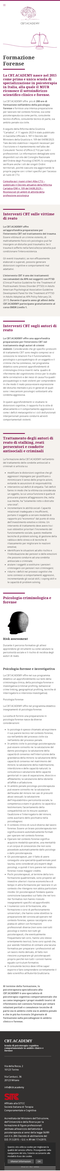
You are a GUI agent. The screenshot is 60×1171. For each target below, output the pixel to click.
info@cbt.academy (14, 1087)
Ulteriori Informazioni (21, 1161)
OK (39, 1161)
